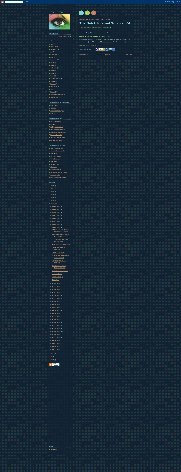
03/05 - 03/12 (56, 325)
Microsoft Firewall (55, 121)
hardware (53, 60)
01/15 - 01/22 (56, 343)
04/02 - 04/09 (56, 314)
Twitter (102, 19)
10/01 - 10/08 (56, 209)
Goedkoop (53, 54)
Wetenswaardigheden (56, 94)
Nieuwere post (83, 54)
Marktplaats (54, 161)
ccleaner (53, 124)
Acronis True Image (56, 140)
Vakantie (53, 84)
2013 (52, 185)
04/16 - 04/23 (56, 307)
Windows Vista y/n (57, 277)
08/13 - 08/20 (56, 227)
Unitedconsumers (55, 169)
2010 (52, 191)
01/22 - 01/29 (56, 341)
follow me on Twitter (65, 36)
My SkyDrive (90, 19)
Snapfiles (82, 19)
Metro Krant (54, 153)
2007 (52, 200)
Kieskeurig (53, 167)
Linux (52, 62)
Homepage (106, 54)
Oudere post (128, 54)
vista (51, 89)
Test (51, 76)
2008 (52, 197)
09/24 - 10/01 (56, 212)
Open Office (54, 105)
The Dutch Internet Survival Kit (104, 23)
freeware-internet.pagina (57, 151)
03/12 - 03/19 (56, 323)
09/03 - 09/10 (56, 218)
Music (52, 70)
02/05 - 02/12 (56, 338)
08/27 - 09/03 (56, 221)
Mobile (52, 65)
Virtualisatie (53, 86)
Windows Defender (56, 135)
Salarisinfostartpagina (56, 148)
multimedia (53, 68)
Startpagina (53, 449)
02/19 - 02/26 (56, 332)
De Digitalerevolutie (56, 156)
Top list (52, 81)
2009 (52, 194)
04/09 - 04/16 (56, 311)
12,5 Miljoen (55, 280)
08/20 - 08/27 (56, 224)
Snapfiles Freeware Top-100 (58, 172)
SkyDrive (53, 108)
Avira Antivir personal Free (58, 132)
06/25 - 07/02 (56, 286)
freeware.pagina (55, 175)
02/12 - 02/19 (56, 334)
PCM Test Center (57, 274)
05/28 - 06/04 (56, 295)
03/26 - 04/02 (56, 316)
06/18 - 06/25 (56, 289)
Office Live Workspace (57, 110)
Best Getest (54, 46)
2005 (52, 353)
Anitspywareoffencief (56, 127)
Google (52, 57)
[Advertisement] (58, 405)
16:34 (94, 45)
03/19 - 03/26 (56, 320)
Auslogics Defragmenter (57, 137)
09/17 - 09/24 (56, 215)
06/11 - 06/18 (56, 293)
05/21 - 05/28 (56, 298)
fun (51, 52)
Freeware (53, 49)
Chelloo (97, 19)
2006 (52, 203)
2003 (52, 360)
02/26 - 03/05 (56, 329)
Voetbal (52, 92)
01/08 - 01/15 (56, 347)
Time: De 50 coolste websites (97, 36)
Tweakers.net (54, 164)
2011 (52, 188)
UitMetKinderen (55, 159)
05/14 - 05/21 (56, 302)
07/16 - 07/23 (56, 284)
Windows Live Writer (58, 252)
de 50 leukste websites (105, 42)
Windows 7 (53, 97)
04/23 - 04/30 (56, 304)
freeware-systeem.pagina (58, 177)
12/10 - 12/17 (56, 206)
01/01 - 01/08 (56, 350)
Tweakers (108, 19)
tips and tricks (54, 78)
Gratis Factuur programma (60, 271)
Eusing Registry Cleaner (57, 129)
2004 (52, 356)
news (52, 73)
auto (51, 44)
